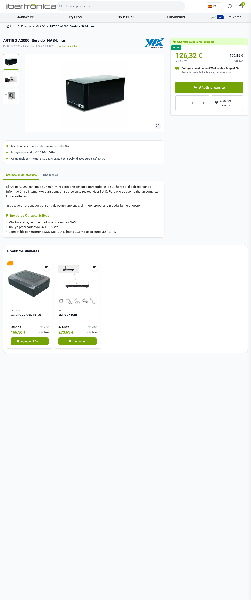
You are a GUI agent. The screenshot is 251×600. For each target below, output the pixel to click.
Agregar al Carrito (32, 341)
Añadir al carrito (212, 87)
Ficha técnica (50, 174)
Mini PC (40, 26)
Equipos (26, 26)
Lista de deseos (225, 103)
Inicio (12, 26)
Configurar (80, 340)
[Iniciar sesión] (230, 6)
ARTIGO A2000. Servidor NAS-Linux (72, 26)
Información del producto (21, 174)
